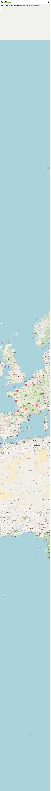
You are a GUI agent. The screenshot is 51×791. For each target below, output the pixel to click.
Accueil (2, 5)
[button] (25, 394)
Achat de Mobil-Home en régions (13, 5)
